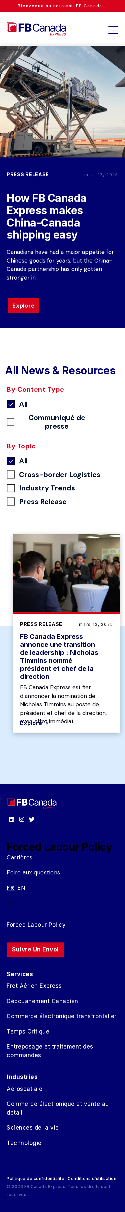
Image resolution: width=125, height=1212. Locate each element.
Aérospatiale (24, 1089)
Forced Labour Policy (36, 924)
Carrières (20, 857)
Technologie (24, 1143)
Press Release (43, 501)
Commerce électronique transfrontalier (62, 1016)
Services (20, 974)
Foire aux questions (33, 872)
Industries (22, 1077)
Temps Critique (28, 1031)
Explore (23, 305)
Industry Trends (47, 488)
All (23, 404)
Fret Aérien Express (34, 985)
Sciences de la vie (33, 1127)
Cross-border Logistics (59, 474)
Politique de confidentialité (35, 1178)
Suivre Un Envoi (35, 949)
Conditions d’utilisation (92, 1178)
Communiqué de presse (56, 421)
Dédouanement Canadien (42, 1001)
